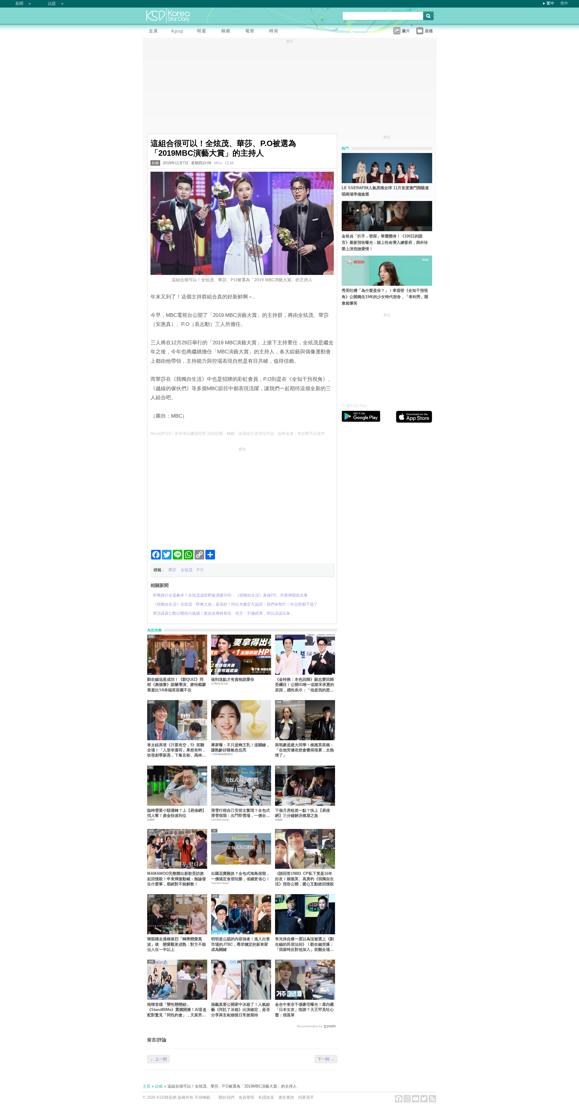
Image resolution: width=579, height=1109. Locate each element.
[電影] (251, 32)
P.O (200, 570)
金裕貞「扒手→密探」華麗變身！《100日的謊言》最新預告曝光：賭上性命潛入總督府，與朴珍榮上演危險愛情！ (385, 242)
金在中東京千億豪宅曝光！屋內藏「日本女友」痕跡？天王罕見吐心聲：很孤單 (304, 1009)
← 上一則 (158, 1059)
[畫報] (275, 32)
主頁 (146, 1086)
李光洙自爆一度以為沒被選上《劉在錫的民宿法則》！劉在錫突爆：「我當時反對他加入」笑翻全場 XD (304, 944)
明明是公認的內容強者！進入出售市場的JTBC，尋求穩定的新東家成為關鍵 (240, 944)
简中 (564, 3)
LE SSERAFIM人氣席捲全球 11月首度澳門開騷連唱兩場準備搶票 (385, 191)
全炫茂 (186, 570)
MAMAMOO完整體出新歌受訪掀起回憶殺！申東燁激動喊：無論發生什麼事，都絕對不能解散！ (176, 878)
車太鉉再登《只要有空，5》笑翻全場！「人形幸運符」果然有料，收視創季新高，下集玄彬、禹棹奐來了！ (176, 750)
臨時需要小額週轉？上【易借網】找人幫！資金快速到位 (176, 813)
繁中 (550, 3)
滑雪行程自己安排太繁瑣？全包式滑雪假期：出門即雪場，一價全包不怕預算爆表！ (240, 813)
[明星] (203, 32)
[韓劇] (227, 32)
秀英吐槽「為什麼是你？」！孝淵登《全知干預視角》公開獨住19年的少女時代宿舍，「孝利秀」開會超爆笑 (385, 296)
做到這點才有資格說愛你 (232, 679)
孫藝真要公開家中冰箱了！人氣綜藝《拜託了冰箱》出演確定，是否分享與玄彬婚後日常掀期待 (240, 1009)
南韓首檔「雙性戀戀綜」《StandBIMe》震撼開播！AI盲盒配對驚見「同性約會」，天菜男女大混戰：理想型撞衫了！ (177, 1010)
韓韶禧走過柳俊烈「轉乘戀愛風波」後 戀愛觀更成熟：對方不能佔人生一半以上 (176, 944)
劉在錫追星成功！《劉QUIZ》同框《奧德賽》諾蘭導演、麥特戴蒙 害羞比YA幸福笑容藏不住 (177, 684)
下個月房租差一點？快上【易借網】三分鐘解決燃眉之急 (302, 813)
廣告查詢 (286, 1097)
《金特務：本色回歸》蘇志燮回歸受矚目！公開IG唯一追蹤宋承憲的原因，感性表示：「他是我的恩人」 (304, 685)
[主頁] (155, 32)
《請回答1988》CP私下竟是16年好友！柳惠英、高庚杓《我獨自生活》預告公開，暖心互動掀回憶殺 (304, 878)
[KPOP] (179, 32)
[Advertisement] (242, 496)
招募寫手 (306, 1097)
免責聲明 (246, 1097)
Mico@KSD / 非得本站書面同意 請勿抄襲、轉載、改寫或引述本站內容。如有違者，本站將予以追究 (237, 433)
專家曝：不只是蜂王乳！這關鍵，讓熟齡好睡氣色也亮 (240, 747)
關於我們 (226, 1097)
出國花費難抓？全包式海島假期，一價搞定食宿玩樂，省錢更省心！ (240, 876)
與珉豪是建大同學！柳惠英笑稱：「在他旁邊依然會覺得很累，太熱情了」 (304, 750)
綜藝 (155, 163)
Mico (218, 163)
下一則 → (326, 1059)
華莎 (172, 570)
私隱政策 (266, 1097)
